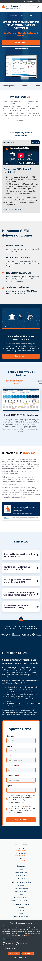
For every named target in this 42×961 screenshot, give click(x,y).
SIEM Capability (9, 86)
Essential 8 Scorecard (21, 875)
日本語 (39, 1)
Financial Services (21, 891)
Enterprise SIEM (8, 142)
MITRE (21, 913)
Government (21, 886)
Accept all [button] (14, 953)
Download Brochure (21, 49)
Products (23, 15)
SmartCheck (21, 878)
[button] (21, 958)
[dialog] (21, 940)
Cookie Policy (30, 935)
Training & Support (29, 1)
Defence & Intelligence (21, 897)
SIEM (21, 869)
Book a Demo (20, 42)
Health (21, 894)
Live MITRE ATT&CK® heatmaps (14, 382)
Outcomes (25, 86)
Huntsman (13, 15)
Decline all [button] (28, 953)
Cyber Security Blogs (21, 916)
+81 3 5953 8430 (21, 860)
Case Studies (21, 910)
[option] (5, 634)
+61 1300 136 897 (21, 850)
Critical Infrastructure (21, 888)
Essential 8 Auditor (21, 872)
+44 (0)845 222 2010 (21, 855)
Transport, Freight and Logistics (21, 900)
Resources (21, 908)
